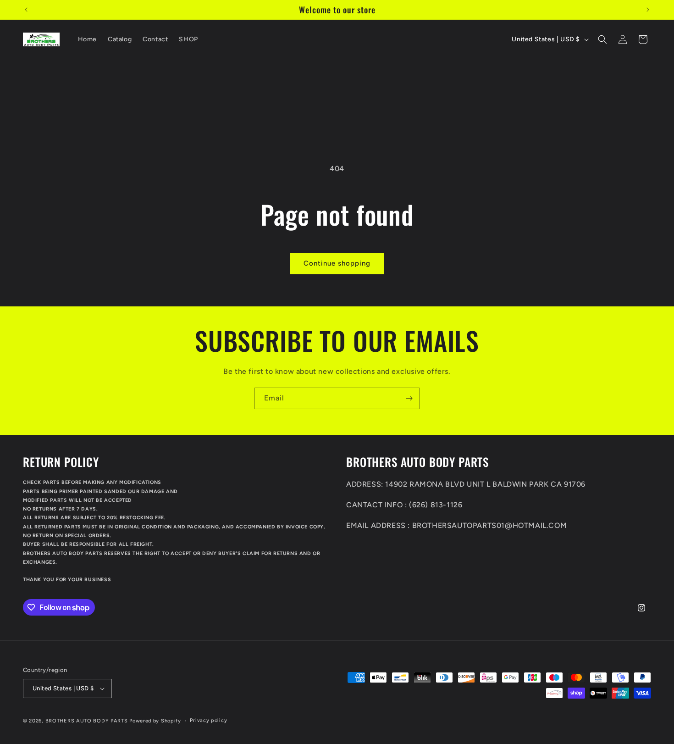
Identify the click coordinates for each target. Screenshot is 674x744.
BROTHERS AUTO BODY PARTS (86, 721)
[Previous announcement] (26, 9)
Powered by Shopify (155, 721)
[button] (602, 39)
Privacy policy (208, 720)
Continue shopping (337, 263)
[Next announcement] (648, 9)
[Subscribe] (409, 398)
